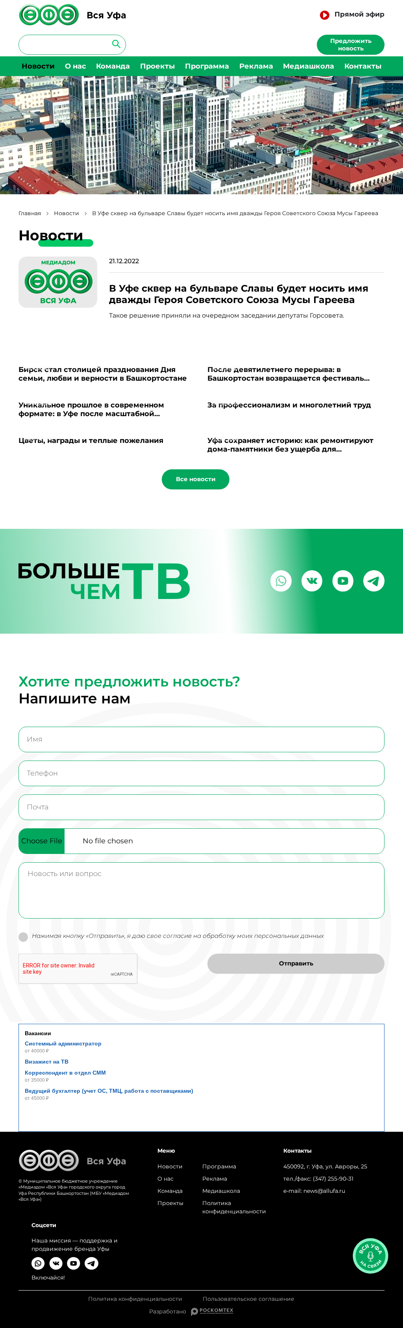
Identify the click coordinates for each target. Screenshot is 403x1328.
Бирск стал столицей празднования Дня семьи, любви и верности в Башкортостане (102, 374)
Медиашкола (308, 66)
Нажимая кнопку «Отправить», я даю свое (178, 935)
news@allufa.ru (324, 1190)
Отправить (296, 963)
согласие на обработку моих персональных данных (243, 935)
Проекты (157, 66)
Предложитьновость (351, 44)
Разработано (170, 1311)
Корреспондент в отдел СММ (65, 1072)
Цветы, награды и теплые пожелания (90, 440)
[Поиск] (114, 43)
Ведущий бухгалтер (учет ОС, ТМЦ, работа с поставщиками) (109, 1091)
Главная (29, 213)
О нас (75, 66)
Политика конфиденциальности (234, 1207)
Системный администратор (63, 1043)
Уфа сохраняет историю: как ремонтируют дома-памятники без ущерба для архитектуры (290, 449)
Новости (38, 66)
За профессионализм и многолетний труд (289, 405)
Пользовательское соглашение (248, 1299)
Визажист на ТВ (46, 1061)
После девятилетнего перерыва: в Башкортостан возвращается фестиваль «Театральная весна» (285, 378)
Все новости (196, 479)
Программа (207, 66)
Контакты (362, 66)
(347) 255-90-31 (333, 1178)
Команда (113, 66)
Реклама (256, 66)
